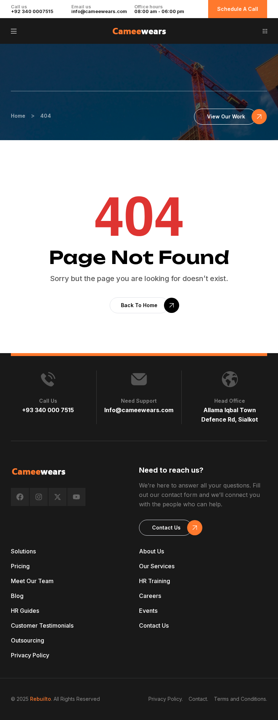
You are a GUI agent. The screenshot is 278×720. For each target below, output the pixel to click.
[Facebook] (20, 497)
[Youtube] (76, 497)
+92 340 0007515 (32, 11)
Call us (48, 401)
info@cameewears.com (99, 11)
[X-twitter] (58, 497)
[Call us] (48, 379)
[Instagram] (39, 497)
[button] (265, 31)
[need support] (139, 379)
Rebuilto (40, 699)
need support (139, 401)
